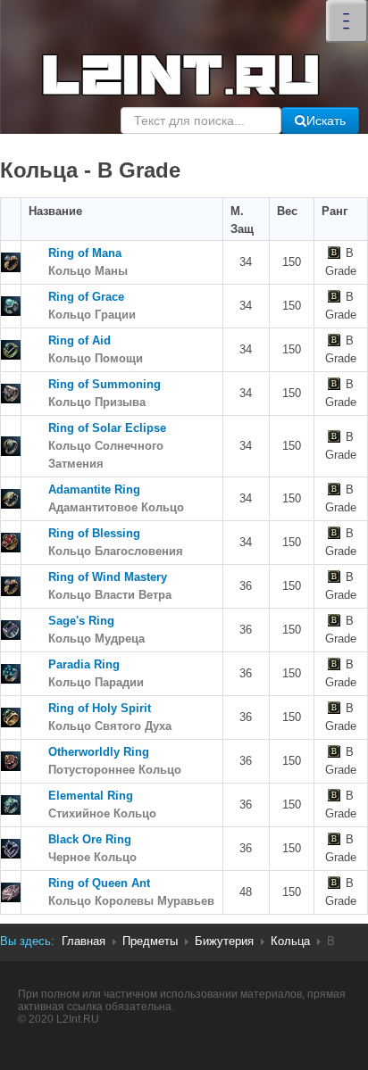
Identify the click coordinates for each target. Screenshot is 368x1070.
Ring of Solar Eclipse (107, 445)
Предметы (150, 941)
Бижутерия (224, 941)
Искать (326, 120)
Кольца (290, 941)
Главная (83, 941)
